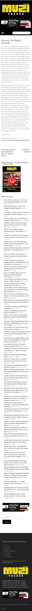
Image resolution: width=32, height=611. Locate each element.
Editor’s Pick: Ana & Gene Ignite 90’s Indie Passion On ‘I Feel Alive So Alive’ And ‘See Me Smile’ (16, 296)
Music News (7, 545)
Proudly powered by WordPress (9, 604)
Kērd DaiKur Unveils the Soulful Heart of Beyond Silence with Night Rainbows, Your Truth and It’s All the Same (16, 390)
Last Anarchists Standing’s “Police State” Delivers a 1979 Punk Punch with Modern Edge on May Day (15, 463)
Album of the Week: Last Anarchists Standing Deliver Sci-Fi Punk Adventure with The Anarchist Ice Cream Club (16, 262)
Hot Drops (6, 547)
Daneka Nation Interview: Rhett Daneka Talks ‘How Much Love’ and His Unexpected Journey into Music (16, 289)
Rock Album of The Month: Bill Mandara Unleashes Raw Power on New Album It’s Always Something (15, 398)
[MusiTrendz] (16, 9)
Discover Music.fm (8, 562)
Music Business (7, 553)
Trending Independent (9, 551)
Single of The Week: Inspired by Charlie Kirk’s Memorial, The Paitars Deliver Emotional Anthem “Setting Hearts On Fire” (16, 475)
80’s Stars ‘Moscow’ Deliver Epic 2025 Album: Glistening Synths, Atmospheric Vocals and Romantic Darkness (15, 454)
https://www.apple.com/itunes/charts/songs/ (16, 140)
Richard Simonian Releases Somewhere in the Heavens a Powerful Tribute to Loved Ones (16, 429)
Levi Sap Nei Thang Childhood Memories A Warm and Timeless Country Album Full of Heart (16, 378)
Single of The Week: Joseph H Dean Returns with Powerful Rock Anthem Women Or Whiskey (16, 423)
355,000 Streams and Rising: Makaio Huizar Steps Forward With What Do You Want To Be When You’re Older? (16, 340)
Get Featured (8, 556)
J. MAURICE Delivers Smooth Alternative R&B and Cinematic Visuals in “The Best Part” (15, 225)
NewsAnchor (26, 604)
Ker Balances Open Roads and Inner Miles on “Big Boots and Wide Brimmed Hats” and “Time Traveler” (16, 323)
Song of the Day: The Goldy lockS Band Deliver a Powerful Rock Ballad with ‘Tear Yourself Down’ (16, 243)
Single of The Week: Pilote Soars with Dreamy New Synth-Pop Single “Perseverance (15, 275)
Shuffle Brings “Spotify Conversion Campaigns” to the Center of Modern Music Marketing (16, 404)
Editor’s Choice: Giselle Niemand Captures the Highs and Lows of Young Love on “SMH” (16, 268)
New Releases (7, 549)
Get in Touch (7, 555)
